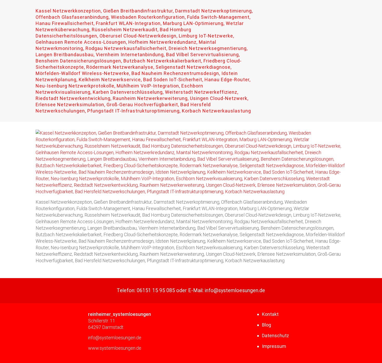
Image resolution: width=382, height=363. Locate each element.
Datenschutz (275, 335)
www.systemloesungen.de (114, 348)
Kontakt (270, 314)
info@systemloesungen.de (235, 290)
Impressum (274, 346)
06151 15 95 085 (156, 290)
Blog (266, 325)
